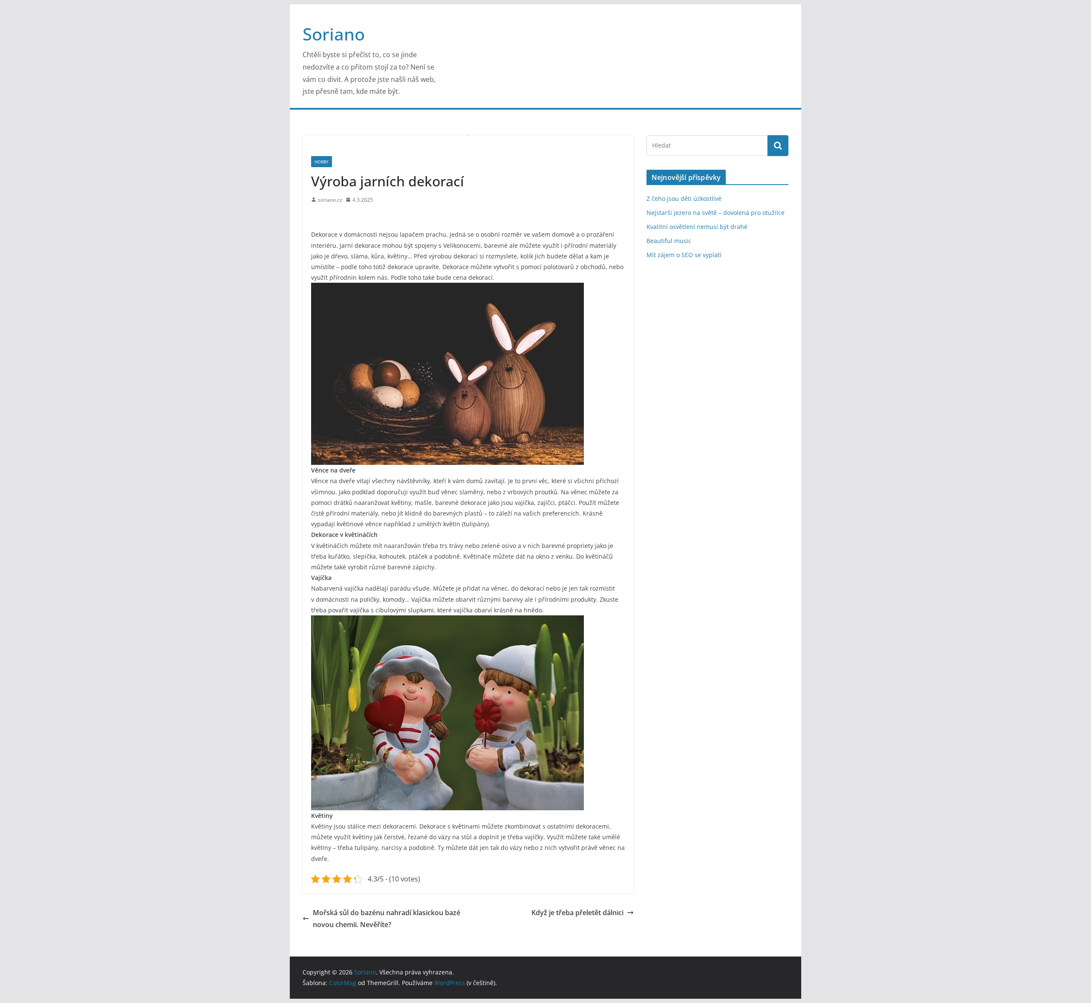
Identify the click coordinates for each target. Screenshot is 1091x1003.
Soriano (334, 34)
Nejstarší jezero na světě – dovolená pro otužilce (716, 213)
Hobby (322, 162)
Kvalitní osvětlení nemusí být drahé (697, 227)
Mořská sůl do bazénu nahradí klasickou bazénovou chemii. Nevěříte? (386, 919)
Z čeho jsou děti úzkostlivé (684, 198)
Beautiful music (669, 241)
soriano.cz (330, 199)
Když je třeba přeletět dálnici (577, 912)
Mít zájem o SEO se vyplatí (684, 255)
